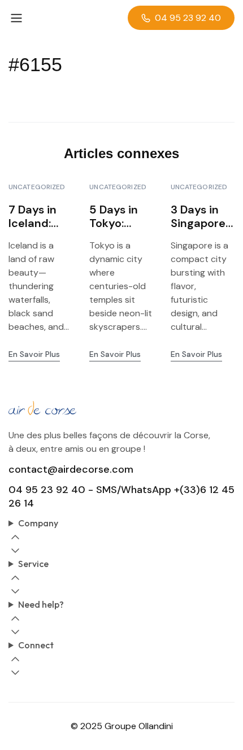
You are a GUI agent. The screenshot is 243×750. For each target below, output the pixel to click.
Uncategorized (37, 186)
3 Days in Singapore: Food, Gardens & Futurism (200, 216)
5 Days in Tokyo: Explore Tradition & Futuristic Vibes (120, 216)
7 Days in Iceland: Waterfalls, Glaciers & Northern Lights (37, 216)
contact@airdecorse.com (70, 469)
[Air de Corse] (121, 408)
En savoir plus (34, 354)
